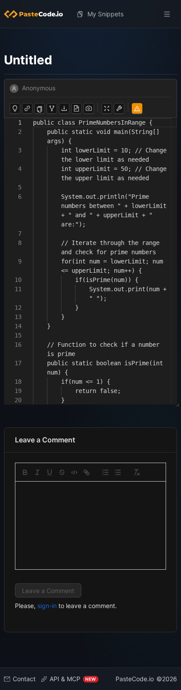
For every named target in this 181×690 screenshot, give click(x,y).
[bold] (25, 472)
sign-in (47, 605)
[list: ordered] (105, 472)
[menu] (90, 14)
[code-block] (74, 472)
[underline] (49, 472)
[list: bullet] (118, 472)
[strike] (62, 472)
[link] (86, 472)
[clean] (136, 472)
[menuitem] (37, 14)
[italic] (37, 472)
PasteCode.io (135, 679)
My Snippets (105, 14)
